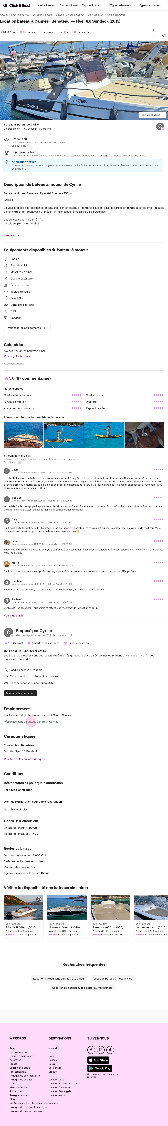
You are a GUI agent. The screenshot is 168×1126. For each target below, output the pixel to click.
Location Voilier (57, 1079)
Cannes (53, 1060)
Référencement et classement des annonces (35, 1103)
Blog (12, 1099)
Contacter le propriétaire (20, 693)
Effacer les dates (14, 363)
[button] (154, 36)
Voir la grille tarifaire (17, 356)
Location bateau (44, 5)
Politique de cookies (21, 1079)
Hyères (52, 1052)
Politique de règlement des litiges (28, 1107)
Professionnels (18, 1071)
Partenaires (16, 1091)
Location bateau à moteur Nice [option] (113, 978)
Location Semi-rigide (60, 1091)
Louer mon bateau (20, 1067)
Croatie (53, 1071)
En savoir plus (19, 809)
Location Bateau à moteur (63, 1083)
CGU (12, 1083)
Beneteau (27, 745)
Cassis (52, 1063)
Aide (12, 1048)
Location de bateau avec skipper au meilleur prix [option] (82, 987)
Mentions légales (19, 1087)
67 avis (12, 32)
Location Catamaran (60, 1087)
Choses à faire (68, 5)
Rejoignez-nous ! (19, 1095)
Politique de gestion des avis (26, 1111)
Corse (52, 1056)
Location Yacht (57, 1095)
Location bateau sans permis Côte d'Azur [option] (59, 978)
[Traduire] (17, 462)
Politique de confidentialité (25, 1075)
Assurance (15, 1060)
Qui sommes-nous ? (20, 1052)
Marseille (53, 1048)
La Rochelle (55, 1067)
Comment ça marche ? (22, 1056)
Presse (13, 1063)
